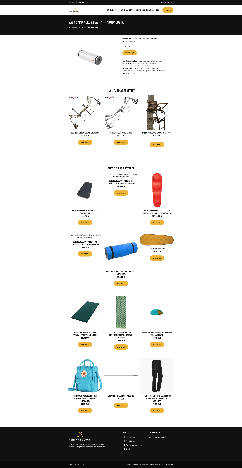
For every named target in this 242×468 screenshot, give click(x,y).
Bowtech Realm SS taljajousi (121, 133)
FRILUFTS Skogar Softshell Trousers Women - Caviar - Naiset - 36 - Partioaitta (157, 398)
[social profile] (83, 2)
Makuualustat (93, 27)
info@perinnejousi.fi (166, 2)
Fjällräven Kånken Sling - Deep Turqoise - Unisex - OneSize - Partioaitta (85, 398)
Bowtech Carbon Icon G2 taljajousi (85, 133)
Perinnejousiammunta (144, 10)
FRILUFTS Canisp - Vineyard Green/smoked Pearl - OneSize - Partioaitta (121, 335)
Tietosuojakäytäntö (157, 464)
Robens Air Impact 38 (157, 248)
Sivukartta (169, 464)
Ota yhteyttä (136, 464)
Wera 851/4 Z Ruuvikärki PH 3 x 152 (121, 396)
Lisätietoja (129, 53)
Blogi (158, 10)
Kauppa (168, 10)
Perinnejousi (111, 10)
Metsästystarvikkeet (78, 27)
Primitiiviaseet (126, 10)
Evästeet (145, 464)
